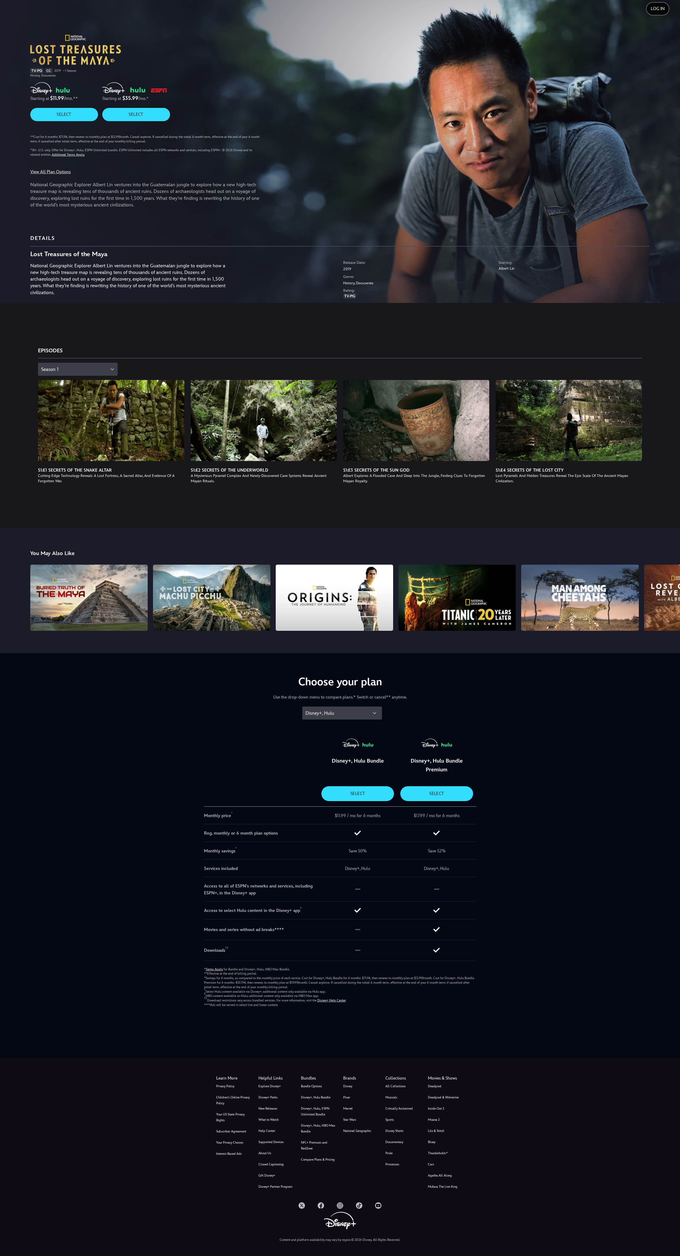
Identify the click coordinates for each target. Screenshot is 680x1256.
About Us (264, 1153)
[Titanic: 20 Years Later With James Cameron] (457, 598)
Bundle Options (311, 1086)
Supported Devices (271, 1142)
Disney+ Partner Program (275, 1187)
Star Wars (349, 1120)
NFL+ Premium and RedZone (314, 1145)
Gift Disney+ (266, 1175)
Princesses (392, 1164)
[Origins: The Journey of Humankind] (334, 598)
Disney (347, 1086)
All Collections (395, 1086)
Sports (389, 1120)
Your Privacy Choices (229, 1142)
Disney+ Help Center (331, 1000)
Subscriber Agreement (231, 1131)
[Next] (670, 596)
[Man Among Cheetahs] (580, 598)
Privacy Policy (225, 1086)
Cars (431, 1164)
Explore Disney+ (269, 1086)
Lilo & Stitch (436, 1131)
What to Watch (268, 1120)
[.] (302, 1205)
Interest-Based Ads (229, 1154)
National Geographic (357, 1131)
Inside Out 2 (436, 1108)
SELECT (64, 114)
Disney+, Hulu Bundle (315, 1097)
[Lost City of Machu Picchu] (211, 598)
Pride (389, 1153)
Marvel (348, 1108)
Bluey (431, 1142)
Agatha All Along (440, 1175)
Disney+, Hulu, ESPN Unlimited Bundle (315, 1111)
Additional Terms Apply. (68, 155)
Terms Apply (214, 969)
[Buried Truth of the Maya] (89, 598)
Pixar (346, 1097)
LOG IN (658, 8)
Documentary (394, 1142)
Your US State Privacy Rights (230, 1117)
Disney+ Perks (268, 1097)
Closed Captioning (271, 1164)
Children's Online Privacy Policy (233, 1100)
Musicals (391, 1097)
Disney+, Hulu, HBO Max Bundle (318, 1128)
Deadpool (434, 1086)
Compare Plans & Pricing (318, 1159)
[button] (276, 1078)
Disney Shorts (394, 1131)
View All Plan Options (50, 171)
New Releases (267, 1108)
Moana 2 (434, 1120)
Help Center (266, 1131)
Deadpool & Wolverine (443, 1097)
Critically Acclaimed (399, 1108)
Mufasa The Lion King (442, 1187)
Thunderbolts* (438, 1153)
